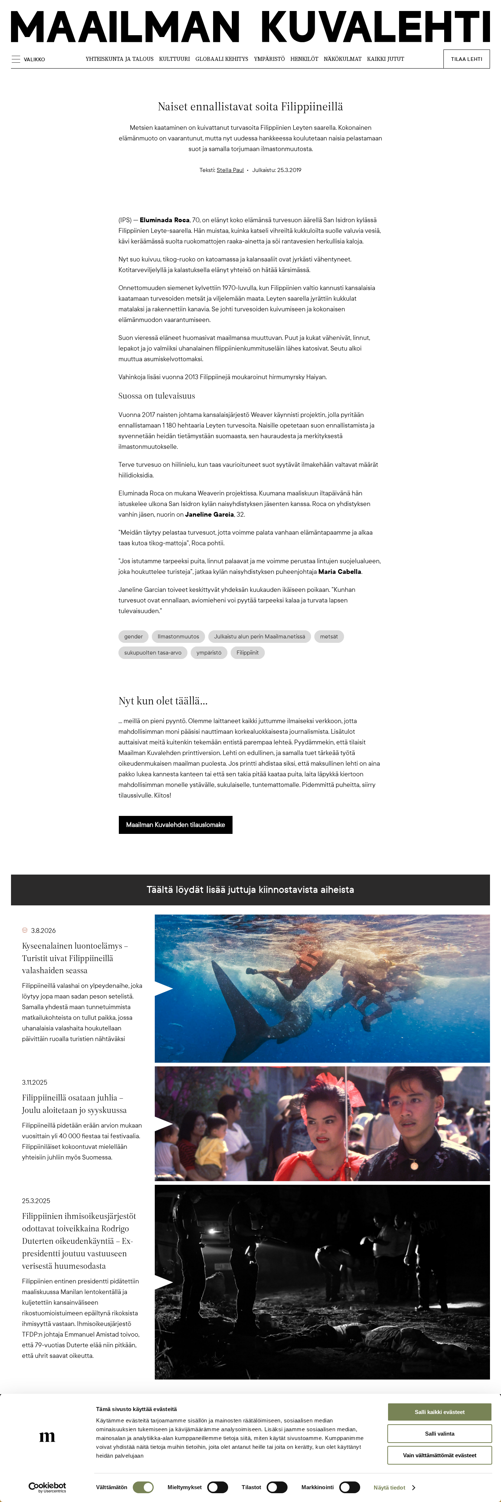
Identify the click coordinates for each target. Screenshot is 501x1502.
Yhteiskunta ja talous (119, 59)
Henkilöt (304, 59)
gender (133, 637)
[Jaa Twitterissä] (215, 202)
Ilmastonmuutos (178, 637)
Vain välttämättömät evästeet (439, 1455)
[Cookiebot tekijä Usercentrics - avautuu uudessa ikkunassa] (47, 1487)
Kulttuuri (174, 59)
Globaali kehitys (221, 59)
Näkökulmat (343, 59)
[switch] (217, 1487)
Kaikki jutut (385, 59)
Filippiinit (248, 653)
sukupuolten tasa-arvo (153, 653)
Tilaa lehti (466, 59)
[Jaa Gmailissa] (239, 202)
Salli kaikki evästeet (440, 1412)
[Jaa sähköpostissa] (286, 202)
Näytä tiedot (389, 1487)
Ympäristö (269, 59)
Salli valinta (439, 1433)
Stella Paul (230, 170)
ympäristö (209, 653)
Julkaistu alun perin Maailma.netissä (259, 637)
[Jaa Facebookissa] (262, 202)
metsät (329, 637)
